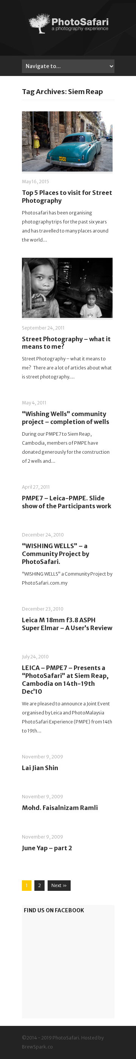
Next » (59, 885)
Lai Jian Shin (40, 768)
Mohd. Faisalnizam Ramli (60, 807)
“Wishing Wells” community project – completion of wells (65, 417)
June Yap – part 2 (47, 848)
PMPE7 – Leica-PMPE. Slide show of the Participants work (66, 502)
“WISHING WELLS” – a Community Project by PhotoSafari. (55, 553)
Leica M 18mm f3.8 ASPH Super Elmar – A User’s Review (67, 624)
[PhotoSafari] (68, 33)
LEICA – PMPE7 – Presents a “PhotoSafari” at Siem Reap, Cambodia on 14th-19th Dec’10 (65, 679)
